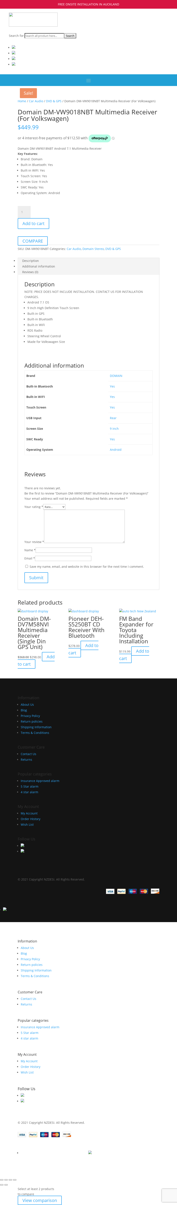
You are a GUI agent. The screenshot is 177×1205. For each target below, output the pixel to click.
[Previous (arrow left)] (1, 1185)
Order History (30, 819)
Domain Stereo (93, 249)
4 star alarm (29, 792)
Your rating (33, 507)
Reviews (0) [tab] (30, 272)
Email (29, 558)
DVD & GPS (54, 101)
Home (22, 101)
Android (116, 450)
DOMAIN (116, 376)
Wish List (27, 824)
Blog (24, 710)
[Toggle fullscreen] (6, 1180)
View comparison (39, 1200)
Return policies (32, 721)
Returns (26, 759)
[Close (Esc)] (14, 1180)
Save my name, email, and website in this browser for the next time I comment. (87, 566)
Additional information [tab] (38, 266)
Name (30, 550)
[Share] (10, 1180)
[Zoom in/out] (1, 1180)
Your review (34, 542)
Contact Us (28, 754)
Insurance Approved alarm (40, 781)
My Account (29, 813)
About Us (27, 704)
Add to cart (33, 223)
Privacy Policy (30, 716)
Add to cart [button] (83, 649)
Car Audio (36, 101)
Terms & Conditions (35, 733)
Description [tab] (30, 261)
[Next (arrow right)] (6, 1185)
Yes (112, 386)
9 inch (114, 429)
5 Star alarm (29, 786)
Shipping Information (36, 727)
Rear (113, 418)
